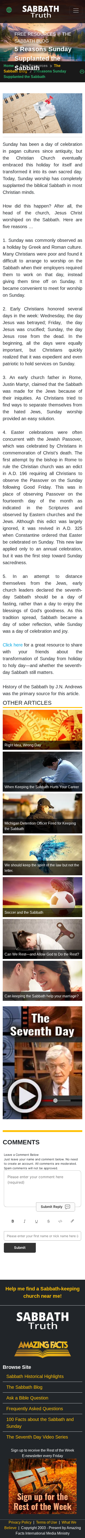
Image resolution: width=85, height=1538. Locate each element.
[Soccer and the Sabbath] (42, 897)
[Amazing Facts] (42, 1349)
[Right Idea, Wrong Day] (42, 730)
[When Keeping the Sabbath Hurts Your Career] (42, 771)
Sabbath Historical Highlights (35, 1376)
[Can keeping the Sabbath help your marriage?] (42, 981)
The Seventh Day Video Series (37, 1436)
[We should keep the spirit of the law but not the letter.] (42, 855)
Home (9, 66)
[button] (9, 10)
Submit (20, 1247)
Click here (13, 644)
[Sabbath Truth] (41, 11)
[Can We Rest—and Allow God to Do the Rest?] (42, 939)
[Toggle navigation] (76, 10)
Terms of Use (46, 1522)
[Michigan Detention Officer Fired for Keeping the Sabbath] (42, 813)
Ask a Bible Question (27, 1397)
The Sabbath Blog (24, 1387)
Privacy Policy (20, 1522)
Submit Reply (52, 1206)
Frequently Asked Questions (34, 1408)
